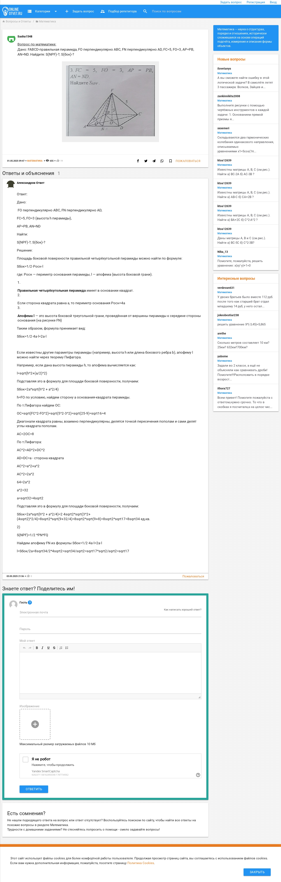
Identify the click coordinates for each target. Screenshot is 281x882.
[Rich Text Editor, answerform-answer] (110, 672)
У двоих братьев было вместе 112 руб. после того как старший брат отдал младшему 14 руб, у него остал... (245, 301)
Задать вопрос (231, 2)
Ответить (34, 789)
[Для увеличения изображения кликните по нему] (110, 135)
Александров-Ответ (30, 182)
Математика (46, 21)
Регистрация (256, 2)
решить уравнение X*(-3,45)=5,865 (241, 324)
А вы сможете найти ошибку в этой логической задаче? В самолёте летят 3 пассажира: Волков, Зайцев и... (245, 82)
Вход (273, 2)
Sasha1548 (24, 36)
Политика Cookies (140, 863)
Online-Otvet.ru (12, 11)
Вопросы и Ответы (16, 21)
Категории (42, 11)
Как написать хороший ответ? (182, 609)
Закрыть (257, 872)
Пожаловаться (188, 161)
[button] (24, 647)
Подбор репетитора (118, 11)
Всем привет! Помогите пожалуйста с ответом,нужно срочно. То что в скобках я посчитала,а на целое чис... (245, 402)
